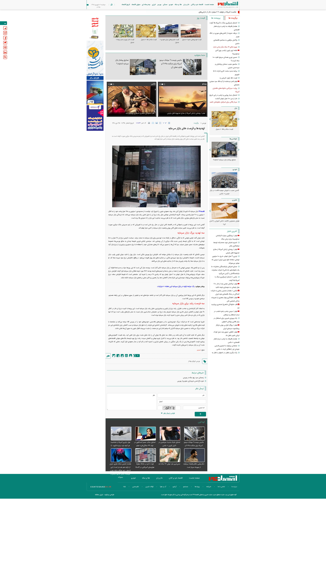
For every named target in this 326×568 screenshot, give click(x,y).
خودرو (171, 4)
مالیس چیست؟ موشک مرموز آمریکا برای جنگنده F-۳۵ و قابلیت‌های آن (170, 64)
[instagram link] (5, 33)
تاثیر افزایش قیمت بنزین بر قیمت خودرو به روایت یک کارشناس (224, 161)
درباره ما (234, 486)
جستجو (185, 486)
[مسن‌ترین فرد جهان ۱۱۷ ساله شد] (168, 455)
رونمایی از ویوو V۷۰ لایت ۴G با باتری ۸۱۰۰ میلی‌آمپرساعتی (224, 223)
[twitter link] (5, 42)
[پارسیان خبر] (95, 60)
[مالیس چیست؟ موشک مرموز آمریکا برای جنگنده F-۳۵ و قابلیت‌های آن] (192, 67)
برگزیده (196, 123)
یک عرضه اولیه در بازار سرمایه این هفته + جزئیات (176, 286)
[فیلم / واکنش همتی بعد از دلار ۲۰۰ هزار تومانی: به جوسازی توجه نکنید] (182, 101)
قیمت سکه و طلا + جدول (149, 39)
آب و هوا (163, 486)
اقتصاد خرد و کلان (197, 4)
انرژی (154, 4)
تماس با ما (221, 486)
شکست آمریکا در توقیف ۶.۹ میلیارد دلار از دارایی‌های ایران (215, 12)
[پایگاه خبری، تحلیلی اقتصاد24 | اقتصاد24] (223, 5)
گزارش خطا (130, 355)
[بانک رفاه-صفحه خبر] (95, 118)
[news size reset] (164, 123)
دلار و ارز (186, 4)
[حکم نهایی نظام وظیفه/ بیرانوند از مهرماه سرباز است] (193, 455)
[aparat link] (5, 47)
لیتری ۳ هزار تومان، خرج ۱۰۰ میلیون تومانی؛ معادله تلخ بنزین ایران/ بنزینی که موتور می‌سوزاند (225, 260)
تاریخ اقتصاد (126, 4)
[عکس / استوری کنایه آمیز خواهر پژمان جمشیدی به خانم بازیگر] (131, 101)
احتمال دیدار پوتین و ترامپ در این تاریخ (223, 95)
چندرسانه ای (146, 4)
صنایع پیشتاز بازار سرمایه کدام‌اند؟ (122, 62)
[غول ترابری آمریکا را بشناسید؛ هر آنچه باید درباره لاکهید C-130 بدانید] (119, 434)
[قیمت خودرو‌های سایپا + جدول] (190, 31)
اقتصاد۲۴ (201, 211)
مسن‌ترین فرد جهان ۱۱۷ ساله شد (169, 464)
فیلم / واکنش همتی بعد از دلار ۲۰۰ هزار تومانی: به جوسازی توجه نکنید (183, 112)
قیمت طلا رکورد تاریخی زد (228, 78)
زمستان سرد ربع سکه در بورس (193, 377)
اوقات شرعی (149, 486)
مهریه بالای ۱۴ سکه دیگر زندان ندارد (225, 47)
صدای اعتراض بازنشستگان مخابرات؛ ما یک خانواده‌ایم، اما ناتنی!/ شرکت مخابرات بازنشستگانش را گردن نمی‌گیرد (225, 270)
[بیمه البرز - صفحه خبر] (95, 28)
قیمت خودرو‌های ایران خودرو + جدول (169, 41)
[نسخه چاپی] (149, 123)
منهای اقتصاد (136, 4)
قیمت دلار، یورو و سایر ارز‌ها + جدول (125, 41)
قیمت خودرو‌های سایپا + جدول (191, 39)
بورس (159, 4)
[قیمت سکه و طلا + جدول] (146, 31)
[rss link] (5, 57)
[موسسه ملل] (95, 93)
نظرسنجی (135, 486)
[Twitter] (113, 355)
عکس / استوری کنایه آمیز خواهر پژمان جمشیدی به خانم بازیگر (133, 113)
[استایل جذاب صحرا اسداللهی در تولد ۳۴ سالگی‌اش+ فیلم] (144, 434)
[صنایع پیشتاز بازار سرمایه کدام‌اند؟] (142, 67)
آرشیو (174, 486)
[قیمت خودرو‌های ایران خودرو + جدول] (168, 31)
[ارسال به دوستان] (153, 123)
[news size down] (160, 123)
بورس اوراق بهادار (194, 361)
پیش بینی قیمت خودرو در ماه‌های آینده (224, 190)
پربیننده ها (215, 18)
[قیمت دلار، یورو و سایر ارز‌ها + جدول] (123, 31)
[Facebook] (118, 355)
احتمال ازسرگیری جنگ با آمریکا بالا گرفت (223, 23)
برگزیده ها (233, 18)
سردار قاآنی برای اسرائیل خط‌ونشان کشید (223, 102)
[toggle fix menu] (3, 23)
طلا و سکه (178, 4)
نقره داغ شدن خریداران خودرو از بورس (190, 381)
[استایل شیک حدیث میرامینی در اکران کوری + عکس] (168, 434)
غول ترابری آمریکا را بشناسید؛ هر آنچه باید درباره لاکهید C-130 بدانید (120, 445)
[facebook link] (5, 37)
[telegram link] (5, 28)
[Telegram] (122, 355)
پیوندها (197, 486)
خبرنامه (208, 486)
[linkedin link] (5, 52)
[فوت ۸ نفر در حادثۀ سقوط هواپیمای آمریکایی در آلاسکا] (144, 455)
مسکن (165, 4)
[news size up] (169, 123)
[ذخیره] (157, 123)
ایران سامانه (99, 494)
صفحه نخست (209, 4)
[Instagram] (126, 355)
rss (124, 486)
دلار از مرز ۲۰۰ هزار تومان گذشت (226, 98)
